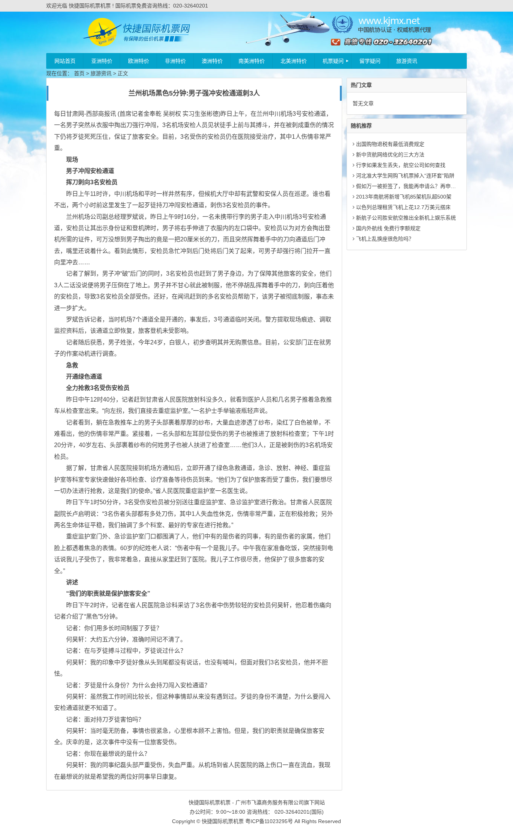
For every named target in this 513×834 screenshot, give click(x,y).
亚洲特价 (101, 61)
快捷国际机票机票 (223, 821)
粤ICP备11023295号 (269, 821)
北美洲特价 (294, 61)
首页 (79, 73)
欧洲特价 (138, 61)
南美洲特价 (251, 61)
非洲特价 (175, 61)
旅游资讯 (406, 61)
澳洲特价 (212, 61)
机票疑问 (333, 61)
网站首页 (64, 61)
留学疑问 (369, 61)
